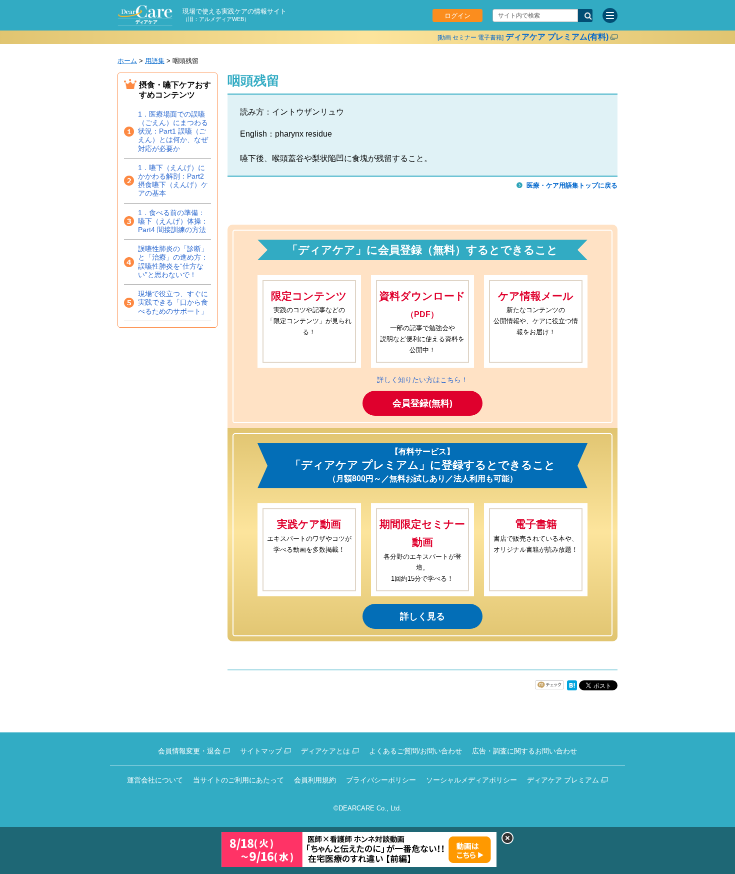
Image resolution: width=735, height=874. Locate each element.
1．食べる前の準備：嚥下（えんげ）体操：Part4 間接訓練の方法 (173, 221)
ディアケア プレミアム (563, 779)
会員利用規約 (315, 779)
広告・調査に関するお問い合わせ (524, 750)
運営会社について (155, 779)
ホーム (127, 61)
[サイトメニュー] (610, 15)
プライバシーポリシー (381, 779)
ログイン (457, 16)
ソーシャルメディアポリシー (471, 779)
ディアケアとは (325, 750)
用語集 (154, 61)
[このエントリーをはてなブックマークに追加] (572, 688)
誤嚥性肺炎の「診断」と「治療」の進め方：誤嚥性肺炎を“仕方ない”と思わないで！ (173, 262)
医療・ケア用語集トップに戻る (572, 185)
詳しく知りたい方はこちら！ (422, 380)
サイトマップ (261, 750)
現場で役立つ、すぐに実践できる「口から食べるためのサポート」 (173, 302)
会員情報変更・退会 (189, 750)
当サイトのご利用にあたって (238, 779)
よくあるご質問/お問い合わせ (415, 750)
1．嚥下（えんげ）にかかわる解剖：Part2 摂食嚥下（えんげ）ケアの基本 (173, 181)
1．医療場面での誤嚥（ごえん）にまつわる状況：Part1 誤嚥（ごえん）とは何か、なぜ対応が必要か (173, 131)
